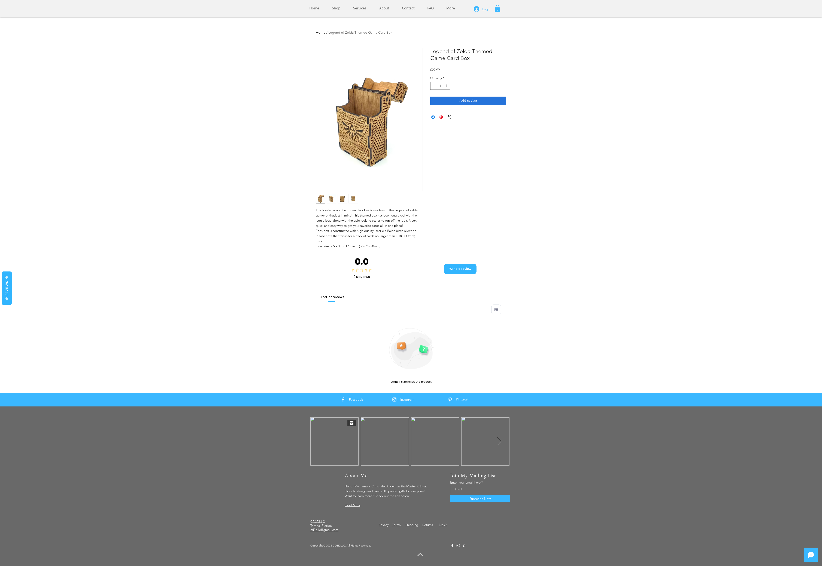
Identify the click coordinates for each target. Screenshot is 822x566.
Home (320, 32)
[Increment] (446, 86)
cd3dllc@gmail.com (324, 530)
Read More (352, 505)
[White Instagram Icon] (394, 399)
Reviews (6, 288)
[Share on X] (449, 117)
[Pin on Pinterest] (441, 117)
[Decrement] (433, 86)
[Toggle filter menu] (496, 309)
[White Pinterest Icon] (450, 399)
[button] (497, 8)
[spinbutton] (440, 86)
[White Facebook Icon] (343, 399)
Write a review (460, 269)
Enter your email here (465, 482)
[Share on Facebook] (433, 117)
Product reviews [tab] (332, 297)
